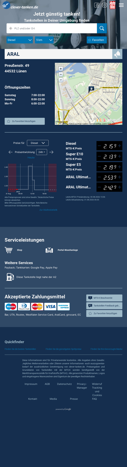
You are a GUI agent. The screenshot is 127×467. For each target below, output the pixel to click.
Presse (74, 398)
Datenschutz (64, 383)
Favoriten (98, 40)
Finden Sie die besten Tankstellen (20, 349)
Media (53, 398)
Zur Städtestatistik (48, 210)
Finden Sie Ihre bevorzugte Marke (106, 349)
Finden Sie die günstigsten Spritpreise (63, 349)
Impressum (31, 383)
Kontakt (32, 398)
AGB (47, 383)
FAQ (94, 398)
